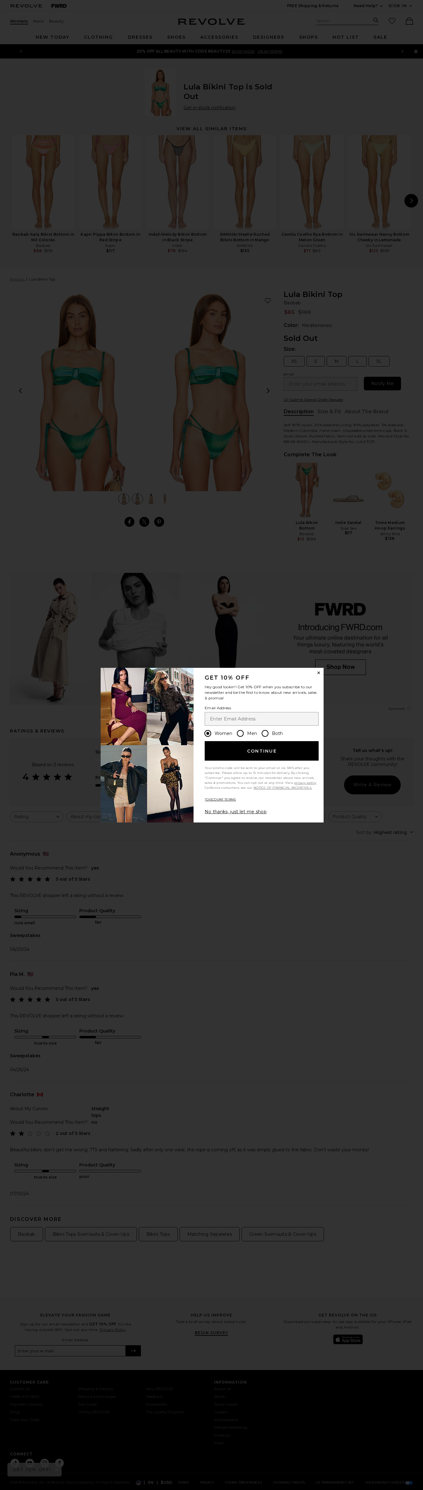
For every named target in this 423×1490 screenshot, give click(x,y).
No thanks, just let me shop (236, 811)
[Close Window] (319, 673)
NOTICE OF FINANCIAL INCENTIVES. (283, 788)
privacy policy (305, 783)
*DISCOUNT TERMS (220, 799)
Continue (262, 751)
